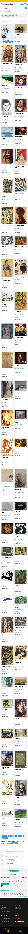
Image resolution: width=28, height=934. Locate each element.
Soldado (4, 196)
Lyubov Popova (6, 66)
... (8, 836)
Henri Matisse (19, 169)
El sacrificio (17, 536)
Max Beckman (19, 67)
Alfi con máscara (19, 337)
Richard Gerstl (6, 119)
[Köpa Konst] (21, 921)
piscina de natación (6, 666)
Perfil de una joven (19, 769)
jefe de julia (17, 797)
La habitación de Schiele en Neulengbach (20, 277)
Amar (16, 585)
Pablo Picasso (6, 372)
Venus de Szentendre (19, 246)
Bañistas (4, 688)
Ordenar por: (4, 21)
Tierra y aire (18, 489)
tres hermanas (18, 738)
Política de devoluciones (5, 911)
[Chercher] (25, 8)
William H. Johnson (7, 743)
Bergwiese (17, 819)
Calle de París (5, 399)
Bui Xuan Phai (6, 141)
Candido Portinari (7, 770)
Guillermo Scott (20, 395)
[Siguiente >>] (4, 838)
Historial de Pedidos (18, 905)
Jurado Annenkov (20, 665)
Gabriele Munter (20, 822)
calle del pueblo (18, 449)
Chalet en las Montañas (7, 740)
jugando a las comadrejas (5, 458)
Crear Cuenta (17, 910)
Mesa (3, 483)
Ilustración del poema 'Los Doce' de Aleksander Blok (20, 662)
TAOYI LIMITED (18, 918)
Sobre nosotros (4, 907)
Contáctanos (15, 843)
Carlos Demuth (6, 430)
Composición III (18, 556)
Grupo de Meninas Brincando (6, 768)
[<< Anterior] (4, 836)
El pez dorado (18, 511)
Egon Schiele (6, 283)
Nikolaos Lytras (19, 689)
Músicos (17, 718)
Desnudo (17, 365)
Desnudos (4, 634)
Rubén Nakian (6, 585)
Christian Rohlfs (20, 772)
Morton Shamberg (7, 562)
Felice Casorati (19, 424)
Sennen (16, 392)
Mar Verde (4, 85)
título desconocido (6, 340)
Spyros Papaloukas (20, 368)
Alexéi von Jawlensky (21, 116)
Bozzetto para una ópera (19, 421)
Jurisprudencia (18, 136)
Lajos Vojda (19, 228)
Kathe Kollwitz (19, 539)
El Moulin (4, 246)
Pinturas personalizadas (7, 42)
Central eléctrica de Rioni (19, 606)
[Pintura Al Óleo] (23, 921)
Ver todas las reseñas (22, 896)
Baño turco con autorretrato (5, 428)
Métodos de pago (4, 908)
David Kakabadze (20, 609)
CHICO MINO (5, 166)
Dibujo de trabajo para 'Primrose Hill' (7, 303)
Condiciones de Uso (4, 922)
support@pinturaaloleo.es (19, 919)
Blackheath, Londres (19, 627)
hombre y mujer (18, 64)
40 (21, 836)
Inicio (1, 11)
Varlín (5, 402)
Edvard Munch (19, 139)
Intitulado (17, 34)
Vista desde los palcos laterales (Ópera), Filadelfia (7, 559)
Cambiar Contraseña (18, 908)
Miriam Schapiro (20, 90)
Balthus (18, 741)
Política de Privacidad (5, 921)
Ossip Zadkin (19, 196)
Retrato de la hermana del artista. (7, 64)
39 (18, 836)
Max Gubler (6, 691)
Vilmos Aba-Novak (20, 721)
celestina (4, 369)
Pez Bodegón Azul (6, 606)
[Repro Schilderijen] (20, 921)
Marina (3, 138)
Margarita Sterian (7, 515)
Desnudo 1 (4, 582)
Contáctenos (3, 905)
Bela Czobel (19, 249)
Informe (4, 818)
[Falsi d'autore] (15, 921)
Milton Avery (6, 88)
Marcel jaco (6, 199)
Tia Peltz (18, 588)
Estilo (4, 11)
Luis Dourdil (19, 37)
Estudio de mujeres (19, 193)
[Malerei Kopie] (17, 921)
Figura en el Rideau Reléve (19, 167)
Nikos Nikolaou (19, 559)
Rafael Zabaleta (6, 228)
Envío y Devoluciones (5, 910)
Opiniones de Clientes (5, 919)
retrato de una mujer (19, 113)
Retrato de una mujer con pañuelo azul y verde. (7, 280)
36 (10, 836)
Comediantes (18, 311)
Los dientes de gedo (7, 486)
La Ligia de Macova (7, 343)
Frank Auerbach (7, 306)
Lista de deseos (18, 907)
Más (3, 512)
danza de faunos (5, 709)
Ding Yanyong (6, 637)
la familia (4, 536)
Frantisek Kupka (7, 821)
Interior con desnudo (6, 225)
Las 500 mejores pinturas (5, 918)
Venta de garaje (18, 87)
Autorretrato (5, 116)
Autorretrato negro (19, 225)
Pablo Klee (19, 514)
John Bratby (19, 630)
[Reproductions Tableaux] (18, 921)
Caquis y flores (5, 797)
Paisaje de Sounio (19, 686)
